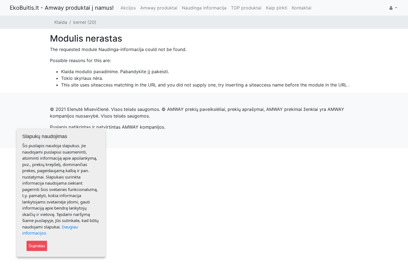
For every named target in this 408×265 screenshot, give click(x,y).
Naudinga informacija (204, 8)
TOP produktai (246, 8)
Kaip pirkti (276, 8)
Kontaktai (301, 8)
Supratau (37, 245)
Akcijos (128, 8)
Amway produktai (158, 8)
